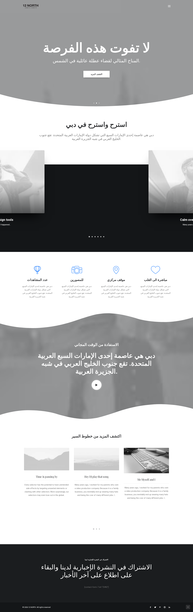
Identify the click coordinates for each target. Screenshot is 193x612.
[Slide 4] (97, 236)
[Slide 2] (96, 103)
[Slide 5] (100, 236)
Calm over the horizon (96, 220)
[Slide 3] (99, 103)
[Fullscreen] (166, 471)
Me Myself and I (146, 479)
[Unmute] (163, 471)
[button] (169, 6)
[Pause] (125, 471)
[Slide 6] (103, 236)
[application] (146, 460)
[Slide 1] (94, 103)
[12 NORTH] (30, 6)
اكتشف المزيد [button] (96, 74)
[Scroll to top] (188, 607)
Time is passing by (47, 476)
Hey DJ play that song (96, 476)
